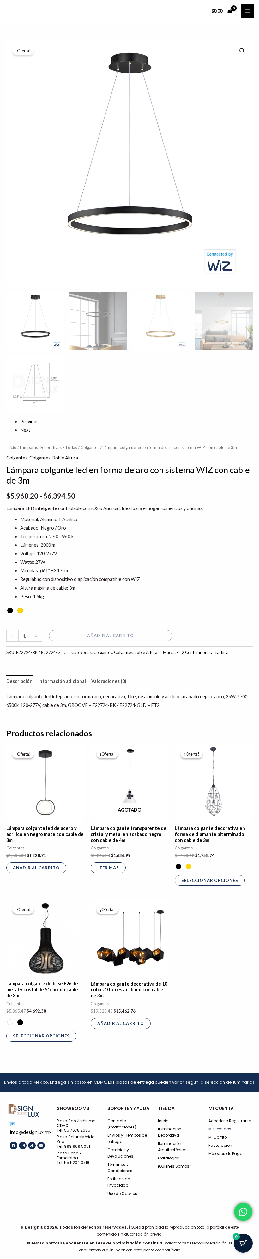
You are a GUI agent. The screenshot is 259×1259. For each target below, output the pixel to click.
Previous (29, 421)
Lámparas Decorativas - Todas (48, 447)
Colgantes (90, 447)
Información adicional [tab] (62, 681)
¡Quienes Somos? (174, 1166)
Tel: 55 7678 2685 (73, 1130)
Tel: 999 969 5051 (73, 1146)
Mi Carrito (217, 1137)
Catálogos (168, 1158)
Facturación (220, 1145)
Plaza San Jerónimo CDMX (76, 1123)
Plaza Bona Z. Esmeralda (70, 1155)
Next (25, 430)
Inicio (11, 447)
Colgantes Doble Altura (53, 457)
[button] (242, 51)
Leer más (108, 867)
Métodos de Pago (225, 1153)
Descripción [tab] (19, 681)
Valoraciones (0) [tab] (108, 681)
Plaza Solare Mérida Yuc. (76, 1139)
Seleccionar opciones (209, 880)
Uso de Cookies (122, 1193)
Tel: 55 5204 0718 (73, 1162)
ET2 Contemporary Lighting (202, 652)
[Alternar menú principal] (247, 11)
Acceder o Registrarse (229, 1120)
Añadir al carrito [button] (36, 867)
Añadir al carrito (110, 635)
